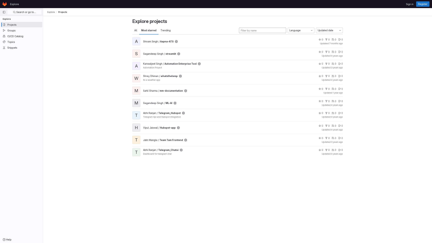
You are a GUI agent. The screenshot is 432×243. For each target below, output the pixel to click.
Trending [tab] (165, 30)
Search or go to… (26, 12)
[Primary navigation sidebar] (4, 12)
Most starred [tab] (148, 30)
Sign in (409, 4)
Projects (62, 12)
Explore (14, 4)
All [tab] (135, 30)
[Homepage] (4, 4)
